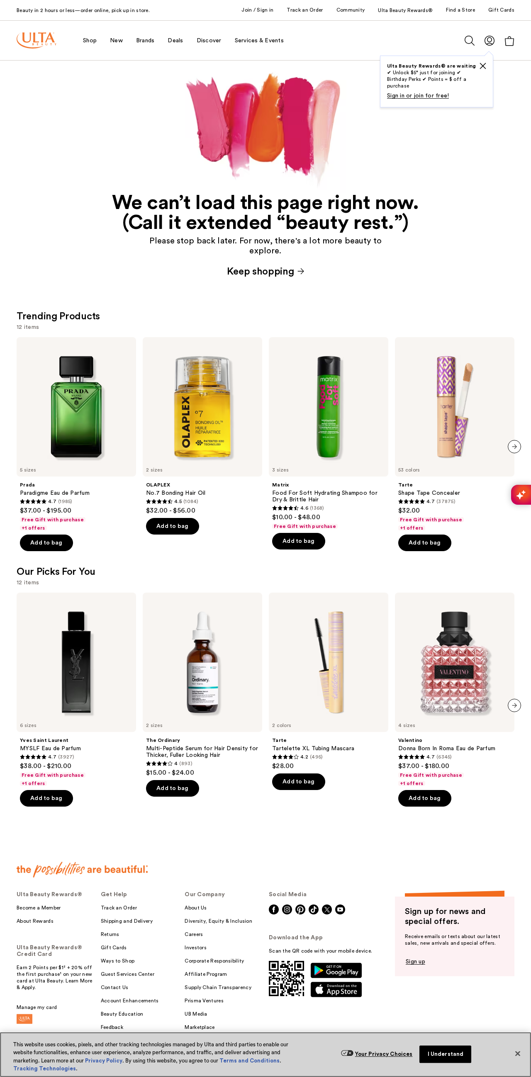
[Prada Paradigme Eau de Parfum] (76, 434)
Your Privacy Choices (384, 1054)
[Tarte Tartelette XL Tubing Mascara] (328, 681)
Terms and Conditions (249, 1060)
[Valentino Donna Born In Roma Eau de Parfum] (454, 690)
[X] (483, 66)
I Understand (446, 1054)
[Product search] (470, 41)
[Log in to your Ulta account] (489, 40)
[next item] (514, 446)
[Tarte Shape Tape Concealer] (454, 434)
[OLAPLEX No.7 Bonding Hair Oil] (202, 426)
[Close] (518, 1053)
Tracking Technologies (44, 1068)
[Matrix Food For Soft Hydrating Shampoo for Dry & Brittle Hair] (328, 433)
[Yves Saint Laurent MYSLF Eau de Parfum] (76, 690)
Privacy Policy (103, 1060)
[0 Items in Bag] (509, 41)
